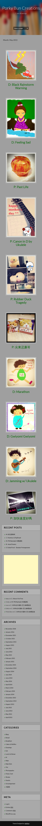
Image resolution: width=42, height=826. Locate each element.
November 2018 (11, 629)
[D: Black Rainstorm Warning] (21, 65)
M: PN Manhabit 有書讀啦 (14, 541)
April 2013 (9, 717)
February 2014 (10, 691)
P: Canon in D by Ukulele (21, 243)
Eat (7, 751)
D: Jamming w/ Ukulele (21, 481)
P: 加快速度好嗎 (21, 518)
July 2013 (9, 707)
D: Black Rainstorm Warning (21, 86)
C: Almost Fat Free (17, 598)
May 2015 (9, 655)
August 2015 (10, 645)
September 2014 (11, 668)
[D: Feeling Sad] (21, 118)
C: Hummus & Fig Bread (13, 538)
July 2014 (9, 675)
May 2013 (9, 714)
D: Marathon (21, 392)
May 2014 (9, 681)
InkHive (27, 823)
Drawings (9, 747)
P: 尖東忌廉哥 (21, 347)
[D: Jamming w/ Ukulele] (21, 461)
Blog (7, 734)
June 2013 (9, 711)
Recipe (8, 777)
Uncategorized (10, 783)
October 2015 (10, 638)
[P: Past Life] (21, 167)
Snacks (8, 780)
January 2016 (10, 632)
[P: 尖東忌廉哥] (21, 328)
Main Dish (9, 764)
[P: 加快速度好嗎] (21, 502)
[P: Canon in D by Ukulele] (21, 217)
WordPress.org (10, 814)
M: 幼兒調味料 (10, 534)
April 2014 (9, 684)
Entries (9, 807)
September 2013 (11, 701)
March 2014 (9, 688)
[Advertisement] (21, 569)
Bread (7, 738)
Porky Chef (9, 774)
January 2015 (10, 661)
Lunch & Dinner (10, 754)
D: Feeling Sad (21, 142)
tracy (7, 598)
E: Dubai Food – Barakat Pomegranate (18, 547)
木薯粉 (8, 787)
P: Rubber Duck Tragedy (21, 300)
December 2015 (11, 635)
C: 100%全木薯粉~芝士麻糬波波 (20, 605)
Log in (7, 804)
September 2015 (11, 642)
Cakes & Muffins (11, 744)
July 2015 (9, 648)
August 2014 (10, 671)
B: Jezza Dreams (11, 544)
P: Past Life (21, 187)
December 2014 (11, 665)
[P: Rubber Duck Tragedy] (21, 275)
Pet (7, 767)
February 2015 (10, 658)
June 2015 (9, 652)
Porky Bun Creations (21, 8)
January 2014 (10, 694)
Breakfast (9, 741)
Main (7, 760)
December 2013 (11, 698)
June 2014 (9, 678)
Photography (10, 770)
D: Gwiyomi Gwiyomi (21, 436)
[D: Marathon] (21, 372)
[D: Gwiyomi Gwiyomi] (21, 417)
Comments (11, 810)
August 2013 (10, 704)
